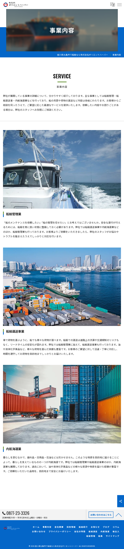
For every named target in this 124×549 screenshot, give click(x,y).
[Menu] (119, 4)
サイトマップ (112, 536)
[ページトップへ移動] (119, 515)
